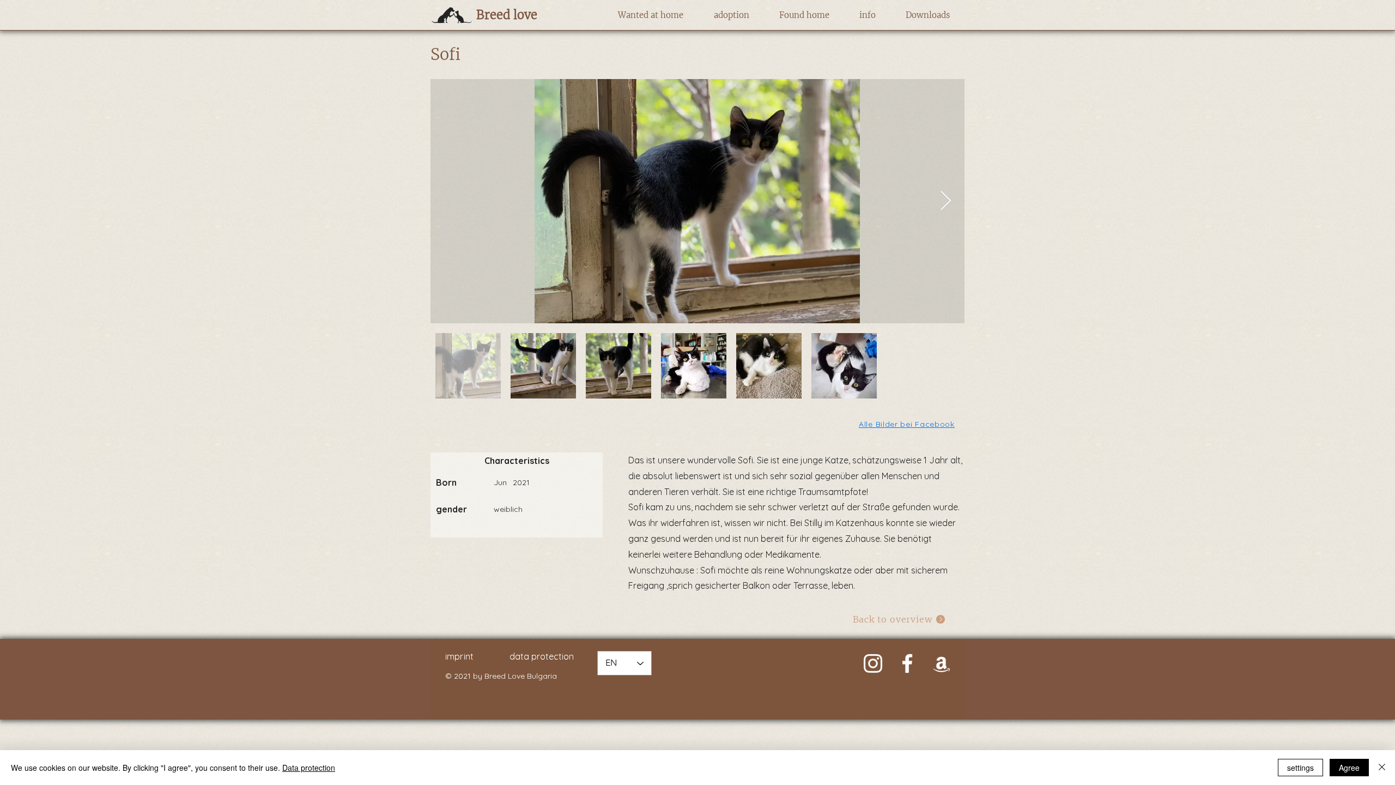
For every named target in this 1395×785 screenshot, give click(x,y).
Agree (1349, 767)
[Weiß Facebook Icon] (907, 663)
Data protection (308, 767)
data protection (542, 656)
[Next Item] (945, 201)
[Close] (1381, 767)
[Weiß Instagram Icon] (872, 663)
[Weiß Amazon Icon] (941, 663)
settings (1300, 767)
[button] (650, 15)
